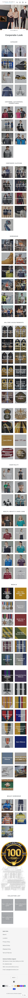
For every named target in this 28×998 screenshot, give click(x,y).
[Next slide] (24, 30)
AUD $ (13, 977)
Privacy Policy (6, 941)
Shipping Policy (7, 949)
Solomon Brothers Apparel (15, 993)
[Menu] (25, 2)
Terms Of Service (7, 952)
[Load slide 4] (14, 30)
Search (4, 934)
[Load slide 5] (15, 30)
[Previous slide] (3, 30)
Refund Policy (6, 945)
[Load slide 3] (13, 30)
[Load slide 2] (12, 30)
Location (5, 938)
